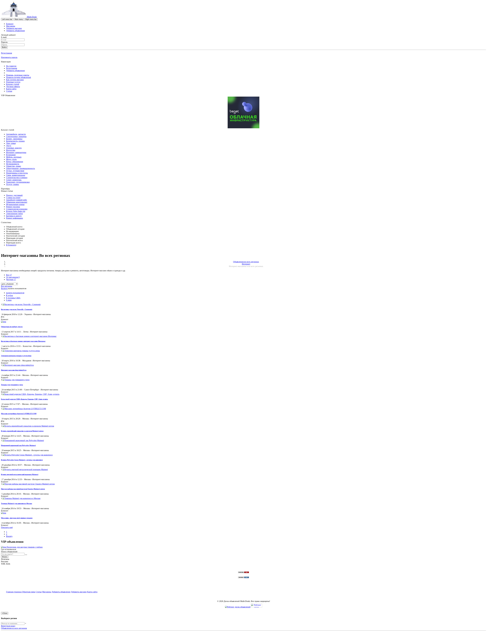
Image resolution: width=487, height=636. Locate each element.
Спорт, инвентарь (13, 180)
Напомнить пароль (9, 57)
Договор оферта (13, 86)
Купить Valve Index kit (15, 211)
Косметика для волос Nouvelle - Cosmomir (16, 309)
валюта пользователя (15, 293)
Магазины (10, 26)
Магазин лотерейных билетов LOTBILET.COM (18, 414)
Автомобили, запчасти (16, 134)
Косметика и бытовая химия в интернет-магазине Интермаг (23, 341)
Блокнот (9, 24)
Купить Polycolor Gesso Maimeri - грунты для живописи (22, 460)
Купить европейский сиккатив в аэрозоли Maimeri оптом (22, 431)
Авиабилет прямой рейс (16, 200)
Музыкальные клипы (15, 204)
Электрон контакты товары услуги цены (16, 356)
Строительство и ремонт (16, 177)
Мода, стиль (11, 159)
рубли (9, 295)
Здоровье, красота (14, 148)
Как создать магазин (15, 80)
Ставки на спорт (13, 197)
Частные (11, 279)
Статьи (9, 91)
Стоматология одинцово (16, 209)
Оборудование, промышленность (20, 168)
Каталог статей (12, 84)
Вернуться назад (8, 626)
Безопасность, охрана (15, 141)
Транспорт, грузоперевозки (18, 182)
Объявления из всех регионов (14, 628)
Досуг (8, 146)
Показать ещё (7, 527)
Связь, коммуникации (15, 175)
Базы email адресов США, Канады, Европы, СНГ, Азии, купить (24, 399)
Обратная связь (28, 592)
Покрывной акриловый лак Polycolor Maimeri (18, 445)
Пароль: (4, 42)
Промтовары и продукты (17, 173)
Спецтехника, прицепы (16, 136)
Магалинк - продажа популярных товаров (16, 518)
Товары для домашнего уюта (12, 385)
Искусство (10, 150)
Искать (4, 557)
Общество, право (13, 166)
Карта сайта (11, 89)
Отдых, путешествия (15, 171)
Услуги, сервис (12, 184)
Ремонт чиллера (13, 207)
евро (9, 300)
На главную (11, 66)
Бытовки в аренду (14, 216)
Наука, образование (14, 161)
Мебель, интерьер (13, 157)
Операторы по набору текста (12, 327)
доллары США (13, 298)
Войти (4, 47)
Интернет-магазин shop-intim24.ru (13, 370)
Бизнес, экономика (14, 139)
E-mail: (4, 37)
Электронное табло (14, 213)
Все (9, 275)
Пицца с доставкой (14, 195)
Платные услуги (13, 82)
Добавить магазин (14, 28)
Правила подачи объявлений (18, 77)
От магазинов (13, 277)
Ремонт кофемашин (14, 218)
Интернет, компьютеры (16, 152)
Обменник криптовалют (16, 202)
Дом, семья (11, 143)
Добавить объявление (15, 31)
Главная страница (14, 592)
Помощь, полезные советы (17, 75)
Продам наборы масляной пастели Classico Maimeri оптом (23, 489)
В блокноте (11, 245)
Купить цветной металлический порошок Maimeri (19, 474)
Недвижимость (12, 164)
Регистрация (6, 53)
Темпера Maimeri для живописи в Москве (16, 503)
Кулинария (10, 155)
